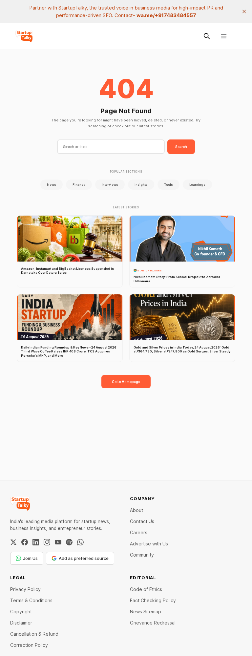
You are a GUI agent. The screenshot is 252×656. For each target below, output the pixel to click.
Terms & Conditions (31, 600)
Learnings (197, 184)
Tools (168, 184)
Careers (138, 532)
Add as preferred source (84, 558)
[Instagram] (47, 542)
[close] (244, 11)
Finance (79, 184)
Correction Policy (29, 645)
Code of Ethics (146, 589)
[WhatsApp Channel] (80, 542)
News (51, 184)
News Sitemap (145, 611)
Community (142, 555)
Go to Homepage (126, 382)
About (136, 510)
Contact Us (142, 521)
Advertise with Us (149, 543)
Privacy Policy (25, 589)
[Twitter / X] (13, 542)
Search (181, 147)
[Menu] (224, 36)
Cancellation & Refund (34, 634)
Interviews (110, 184)
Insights (141, 184)
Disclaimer (21, 622)
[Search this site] (207, 36)
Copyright (21, 611)
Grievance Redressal (153, 622)
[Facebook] (24, 542)
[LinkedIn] (35, 542)
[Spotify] (69, 542)
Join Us (30, 558)
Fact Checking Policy (153, 600)
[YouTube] (58, 542)
